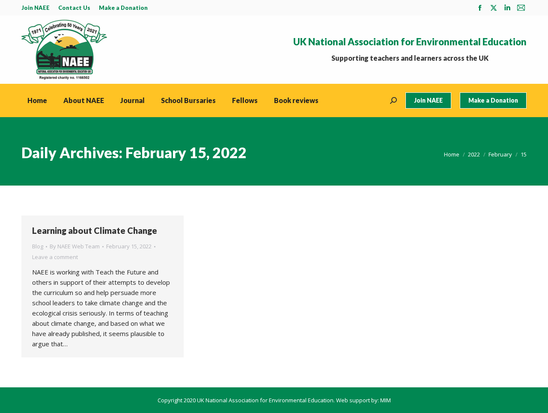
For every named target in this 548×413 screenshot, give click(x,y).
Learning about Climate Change (94, 230)
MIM (385, 400)
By (75, 246)
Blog (37, 246)
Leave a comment (55, 257)
